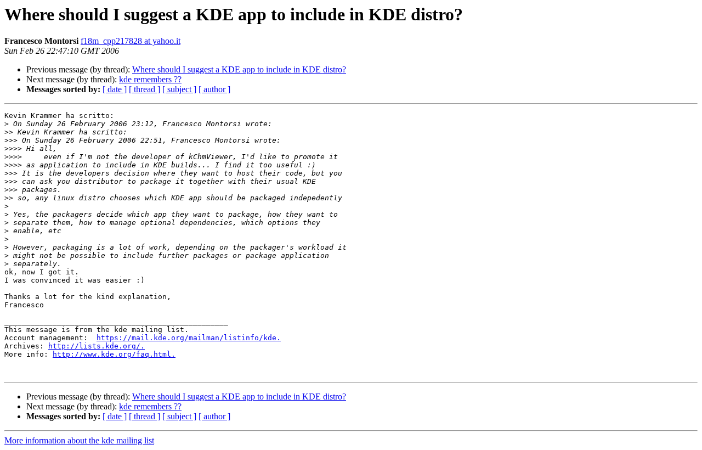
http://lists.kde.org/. (96, 346)
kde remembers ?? (150, 79)
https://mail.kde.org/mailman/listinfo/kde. (189, 338)
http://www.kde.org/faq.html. (114, 354)
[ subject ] (179, 89)
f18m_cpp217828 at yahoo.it (130, 41)
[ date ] (115, 89)
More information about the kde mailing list (79, 440)
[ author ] (214, 89)
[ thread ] (144, 89)
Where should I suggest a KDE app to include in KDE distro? (239, 69)
